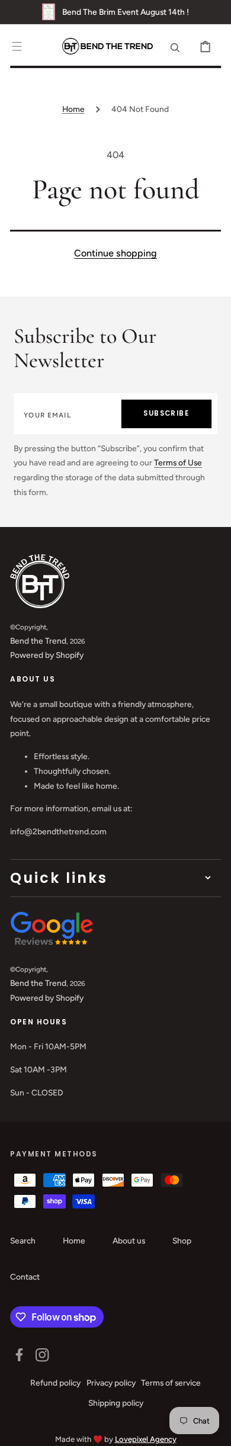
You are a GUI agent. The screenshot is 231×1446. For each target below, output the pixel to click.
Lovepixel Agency (146, 1439)
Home (73, 109)
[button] (17, 46)
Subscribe (166, 413)
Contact (25, 1276)
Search (23, 1240)
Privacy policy (111, 1382)
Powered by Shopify (47, 655)
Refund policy (55, 1382)
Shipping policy (115, 1403)
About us (129, 1240)
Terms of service (171, 1382)
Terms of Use (178, 462)
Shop (181, 1240)
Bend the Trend (38, 640)
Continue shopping (115, 253)
